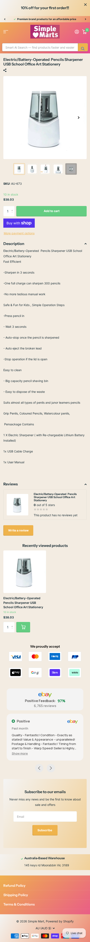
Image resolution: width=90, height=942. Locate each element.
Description (13, 243)
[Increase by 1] (13, 207)
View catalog (5, 32)
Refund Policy (14, 885)
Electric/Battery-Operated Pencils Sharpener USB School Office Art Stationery (23, 602)
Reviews (10, 484)
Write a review (18, 530)
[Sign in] (77, 32)
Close (85, 4)
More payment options (19, 233)
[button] (4, 19)
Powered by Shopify (60, 921)
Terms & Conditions (19, 904)
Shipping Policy (15, 895)
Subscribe (45, 830)
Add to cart (51, 211)
